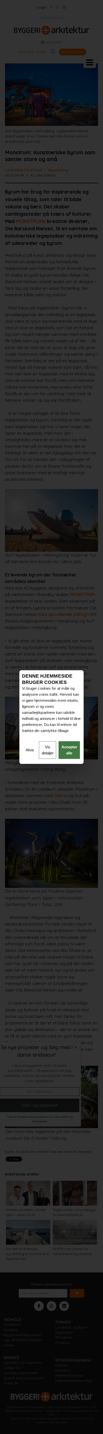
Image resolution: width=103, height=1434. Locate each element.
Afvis (30, 750)
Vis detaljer (48, 750)
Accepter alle (69, 750)
